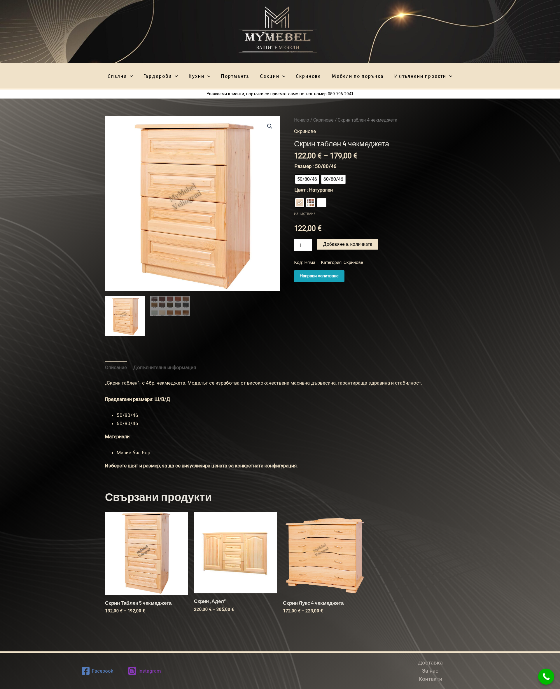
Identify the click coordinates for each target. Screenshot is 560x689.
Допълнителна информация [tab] (164, 367)
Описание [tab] (116, 367)
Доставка (430, 662)
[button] (270, 126)
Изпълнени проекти (420, 76)
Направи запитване (319, 275)
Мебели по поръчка (358, 76)
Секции (269, 76)
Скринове (308, 76)
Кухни (196, 76)
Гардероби (157, 76)
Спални (117, 76)
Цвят (300, 190)
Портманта (235, 76)
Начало (301, 120)
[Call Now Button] (546, 677)
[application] (130, 76)
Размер (303, 166)
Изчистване (304, 214)
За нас (430, 670)
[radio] (307, 179)
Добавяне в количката (347, 244)
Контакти (430, 679)
